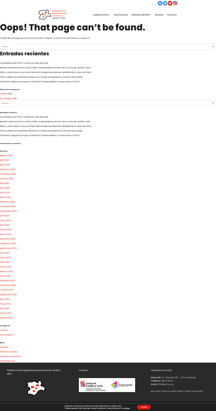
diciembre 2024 (7, 201)
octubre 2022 (6, 289)
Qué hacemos (121, 14)
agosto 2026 (6, 155)
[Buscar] (213, 47)
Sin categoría (6, 98)
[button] (109, 14)
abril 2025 (5, 192)
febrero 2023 (6, 271)
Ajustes (180, 391)
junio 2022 (5, 299)
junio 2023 (5, 252)
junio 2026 (5, 164)
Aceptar (144, 407)
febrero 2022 (6, 317)
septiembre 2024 (8, 211)
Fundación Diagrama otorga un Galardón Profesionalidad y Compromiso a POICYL (40, 81)
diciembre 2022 (7, 280)
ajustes (127, 408)
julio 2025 (4, 183)
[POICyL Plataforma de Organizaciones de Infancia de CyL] (53, 15)
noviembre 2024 (8, 206)
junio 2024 (5, 215)
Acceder (4, 347)
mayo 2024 (5, 220)
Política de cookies (168, 391)
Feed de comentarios (10, 356)
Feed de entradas (8, 351)
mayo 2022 (5, 303)
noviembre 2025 (8, 174)
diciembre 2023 (7, 238)
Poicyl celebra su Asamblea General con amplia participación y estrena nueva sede (41, 77)
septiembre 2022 (8, 294)
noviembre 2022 (8, 285)
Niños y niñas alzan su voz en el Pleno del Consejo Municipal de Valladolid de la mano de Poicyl (45, 72)
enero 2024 (5, 234)
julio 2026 (4, 160)
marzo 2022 (6, 313)
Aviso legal (155, 391)
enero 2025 (5, 197)
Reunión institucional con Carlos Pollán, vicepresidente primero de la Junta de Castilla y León (45, 67)
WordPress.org (7, 361)
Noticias (159, 14)
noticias (4, 93)
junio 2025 (5, 187)
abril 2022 (5, 308)
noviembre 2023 (8, 243)
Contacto (172, 14)
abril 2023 (5, 262)
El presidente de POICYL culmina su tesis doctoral (24, 63)
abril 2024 (5, 225)
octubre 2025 (6, 178)
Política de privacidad (194, 391)
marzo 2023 (6, 266)
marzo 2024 (6, 229)
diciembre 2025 (7, 169)
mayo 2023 (5, 257)
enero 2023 (5, 276)
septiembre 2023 (8, 248)
